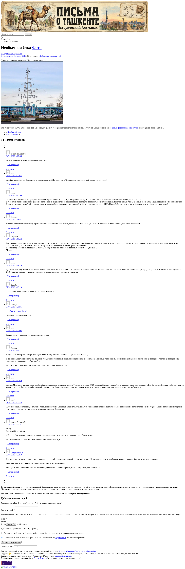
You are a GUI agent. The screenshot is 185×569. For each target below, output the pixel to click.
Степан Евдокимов (63, 556)
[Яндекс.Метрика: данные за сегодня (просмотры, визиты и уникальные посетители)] (9, 567)
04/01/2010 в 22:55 (14, 176)
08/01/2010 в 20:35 (14, 402)
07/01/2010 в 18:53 (14, 239)
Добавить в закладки (48, 56)
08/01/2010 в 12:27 (14, 350)
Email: (4, 521)
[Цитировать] (13, 165)
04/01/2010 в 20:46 (14, 156)
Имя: (4, 519)
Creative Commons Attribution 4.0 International (78, 551)
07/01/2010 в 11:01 (14, 219)
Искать (28, 34)
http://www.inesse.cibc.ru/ (16, 311)
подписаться (61, 538)
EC (60, 56)
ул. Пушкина (16, 54)
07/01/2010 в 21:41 (14, 307)
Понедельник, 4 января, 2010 (13, 56)
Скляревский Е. (17, 452)
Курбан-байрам (14, 132)
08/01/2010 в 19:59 (14, 381)
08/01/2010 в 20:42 (14, 424)
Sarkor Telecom (40, 558)
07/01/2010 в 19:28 (14, 287)
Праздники (6, 54)
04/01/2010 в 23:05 (14, 195)
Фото (37, 47)
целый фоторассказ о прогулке (125, 128)
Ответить (10, 169)
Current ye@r (7, 547)
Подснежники (12, 134)
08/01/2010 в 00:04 (14, 331)
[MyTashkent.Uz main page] (92, 17)
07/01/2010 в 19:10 (14, 265)
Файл (3, 524)
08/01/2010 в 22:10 (14, 455)
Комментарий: (8, 510)
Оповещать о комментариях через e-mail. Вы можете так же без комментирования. (45, 538)
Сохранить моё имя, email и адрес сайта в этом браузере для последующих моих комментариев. (45, 533)
